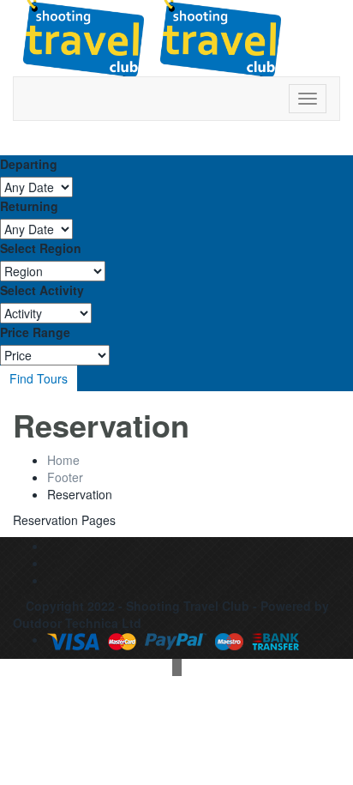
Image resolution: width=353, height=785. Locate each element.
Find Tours (38, 378)
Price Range (35, 332)
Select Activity (42, 290)
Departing (28, 163)
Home (63, 459)
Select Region (40, 248)
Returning (29, 205)
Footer (65, 477)
